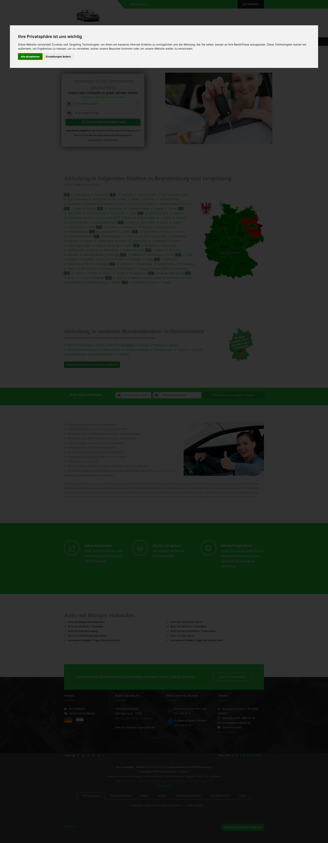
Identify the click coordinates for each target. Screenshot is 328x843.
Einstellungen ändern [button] (58, 56)
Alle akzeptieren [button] (30, 56)
